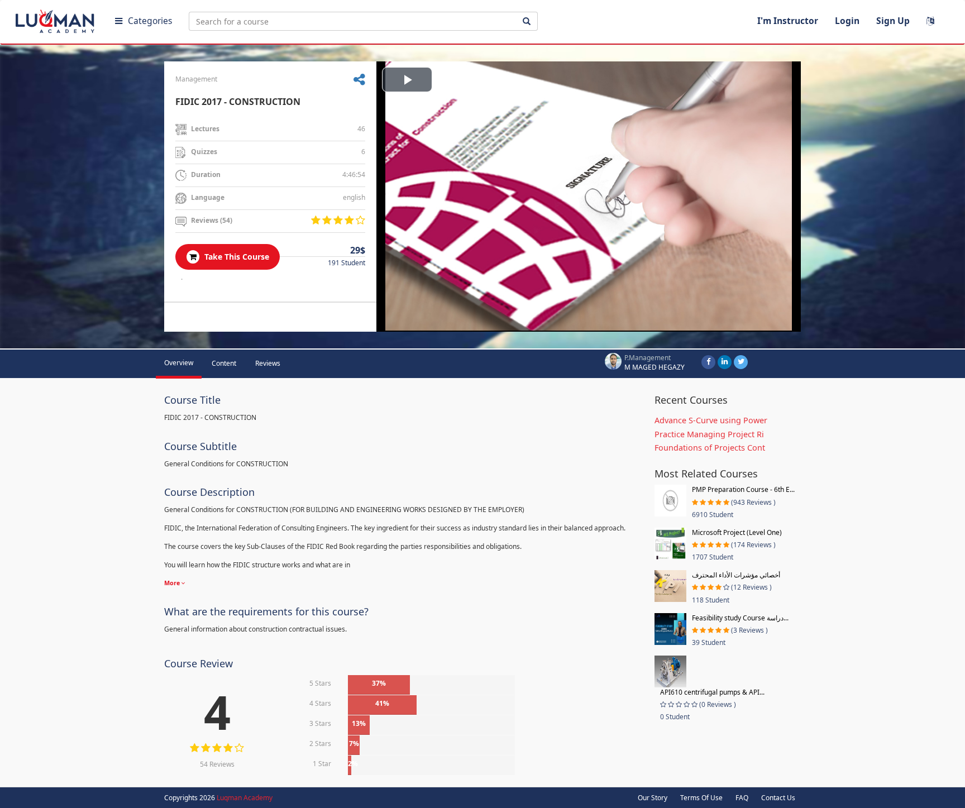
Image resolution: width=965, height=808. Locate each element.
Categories (150, 21)
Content (224, 363)
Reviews (267, 363)
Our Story (652, 797)
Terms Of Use (701, 797)
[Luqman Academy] (56, 19)
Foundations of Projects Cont (710, 447)
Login (847, 21)
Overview (178, 362)
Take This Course (235, 256)
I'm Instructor (787, 21)
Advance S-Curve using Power (711, 420)
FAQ (741, 797)
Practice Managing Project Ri (709, 434)
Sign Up (893, 21)
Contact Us (778, 797)
